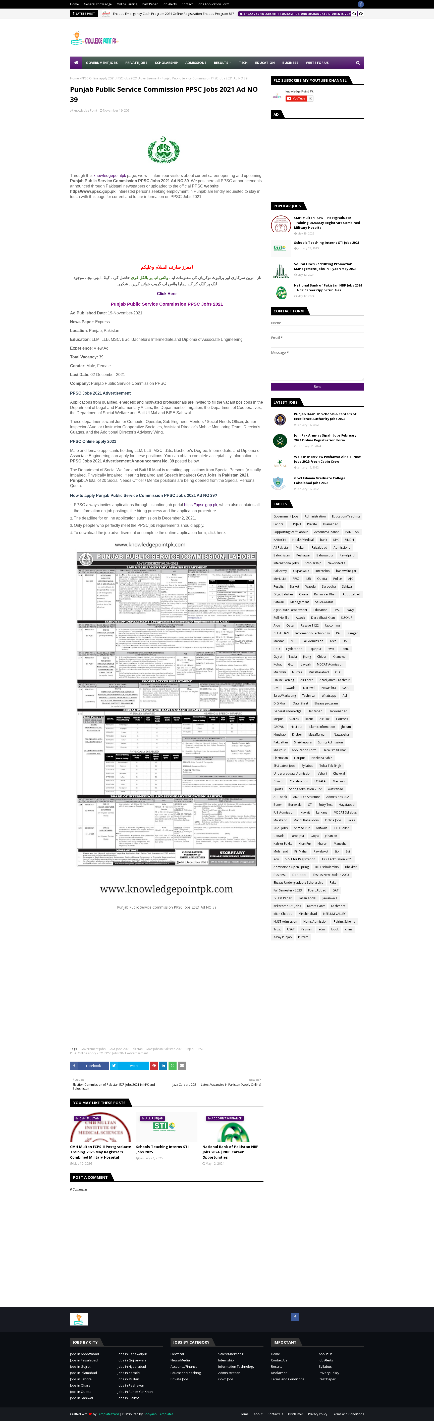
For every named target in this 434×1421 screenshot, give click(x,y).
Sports (278, 789)
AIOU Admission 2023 (337, 859)
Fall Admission (313, 641)
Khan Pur (305, 843)
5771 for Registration (300, 859)
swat (331, 649)
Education (320, 610)
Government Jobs (93, 1049)
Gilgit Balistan (283, 594)
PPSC (200, 1049)
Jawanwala (329, 898)
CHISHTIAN (281, 633)
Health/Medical (303, 540)
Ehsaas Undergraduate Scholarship (298, 882)
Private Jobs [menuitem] (136, 62)
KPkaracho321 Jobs (287, 906)
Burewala (295, 804)
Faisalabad (319, 547)
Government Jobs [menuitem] (102, 62)
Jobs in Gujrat (80, 1366)
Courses (342, 719)
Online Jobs (333, 820)
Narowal (309, 688)
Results (279, 586)
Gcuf (291, 664)
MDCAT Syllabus (345, 812)
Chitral (322, 656)
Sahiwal (347, 586)
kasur (309, 719)
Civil (276, 688)
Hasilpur (297, 727)
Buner (278, 804)
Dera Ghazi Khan (323, 617)
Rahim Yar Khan (325, 594)
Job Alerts (170, 4)
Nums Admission (315, 921)
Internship (226, 1360)
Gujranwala (301, 571)
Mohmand (281, 851)
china (349, 929)
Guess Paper (283, 898)
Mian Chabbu (283, 914)
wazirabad (335, 789)
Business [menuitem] (290, 62)
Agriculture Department (290, 610)
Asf (345, 695)
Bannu (345, 649)
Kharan (322, 843)
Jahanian (331, 836)
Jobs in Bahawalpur (132, 1354)
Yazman (306, 929)
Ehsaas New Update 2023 (331, 875)
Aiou (277, 625)
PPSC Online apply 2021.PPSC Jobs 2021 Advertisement (120, 78)
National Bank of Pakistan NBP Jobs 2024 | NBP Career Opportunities (230, 1152)
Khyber (297, 734)
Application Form (304, 750)
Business (280, 875)
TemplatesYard (108, 1414)
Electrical (177, 1354)
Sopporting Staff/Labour (291, 532)
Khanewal (339, 656)
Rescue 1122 (310, 625)
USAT (291, 929)
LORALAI (320, 781)
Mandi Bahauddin (306, 820)
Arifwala (322, 828)
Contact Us (279, 1360)
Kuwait (305, 812)
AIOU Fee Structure (306, 797)
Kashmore (338, 906)
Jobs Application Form (213, 4)
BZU (277, 649)
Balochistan (282, 555)
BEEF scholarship (327, 867)
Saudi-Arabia (324, 602)
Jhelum (346, 727)
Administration (315, 516)
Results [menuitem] (221, 62)
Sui (348, 851)
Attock (300, 617)
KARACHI (280, 540)
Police (337, 579)
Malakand (280, 820)
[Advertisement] (272, 37)
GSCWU (279, 727)
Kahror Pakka (283, 843)
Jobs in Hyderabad (132, 1366)
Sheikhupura (303, 742)
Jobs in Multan (128, 1379)
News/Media (336, 563)
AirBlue (324, 719)
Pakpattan (281, 742)
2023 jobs (281, 828)
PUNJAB (295, 524)
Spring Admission (330, 742)
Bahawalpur (325, 555)
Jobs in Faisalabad (84, 1360)
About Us (326, 1354)
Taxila (293, 656)
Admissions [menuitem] (195, 62)
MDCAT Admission (330, 664)
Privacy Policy (329, 1372)
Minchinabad (308, 914)
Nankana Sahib (322, 758)
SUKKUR (346, 617)
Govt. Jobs (226, 1379)
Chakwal (339, 773)
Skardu (294, 719)
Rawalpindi (347, 555)
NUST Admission (285, 921)
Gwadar (291, 688)
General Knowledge (98, 4)
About (258, 1414)
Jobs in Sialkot (128, 1398)
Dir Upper (299, 875)
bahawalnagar (346, 571)
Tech (333, 641)
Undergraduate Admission (292, 773)
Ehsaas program (326, 703)
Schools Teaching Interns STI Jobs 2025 (162, 1149)
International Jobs (286, 563)
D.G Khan (280, 703)
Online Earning (127, 4)
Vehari (322, 773)
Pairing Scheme (344, 921)
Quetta (322, 579)
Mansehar (341, 843)
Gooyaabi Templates (158, 1414)
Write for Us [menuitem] (317, 62)
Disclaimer (279, 1372)
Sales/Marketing (285, 695)
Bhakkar (351, 867)
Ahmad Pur (302, 828)
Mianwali (280, 672)
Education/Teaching (346, 516)
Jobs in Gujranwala (132, 1360)
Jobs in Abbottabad (84, 1354)
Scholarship (313, 563)
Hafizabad (315, 711)
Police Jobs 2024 (125, 13)
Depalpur (297, 836)
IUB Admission (284, 812)
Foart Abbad (317, 890)
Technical (308, 695)
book (335, 929)
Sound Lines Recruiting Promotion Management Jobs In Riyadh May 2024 (325, 266)
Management (299, 602)
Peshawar (303, 555)
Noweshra (328, 688)
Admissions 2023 (338, 797)
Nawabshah (342, 734)
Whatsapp (329, 695)
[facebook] (361, 4)
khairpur (280, 750)
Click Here (167, 294)
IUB (308, 579)
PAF (338, 633)
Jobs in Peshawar (131, 1385)
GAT (336, 890)
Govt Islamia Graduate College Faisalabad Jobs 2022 (319, 480)
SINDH (349, 540)
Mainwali (339, 781)
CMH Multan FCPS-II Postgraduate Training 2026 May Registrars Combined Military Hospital (100, 1152)
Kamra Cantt (316, 906)
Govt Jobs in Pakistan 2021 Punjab (170, 1049)
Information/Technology (312, 633)
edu (276, 859)
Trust (277, 929)
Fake (333, 882)
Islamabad (330, 524)
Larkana (322, 812)
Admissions (342, 547)
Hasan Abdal (307, 898)
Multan (300, 547)
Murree (297, 672)
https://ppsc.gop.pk (200, 505)
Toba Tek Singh (330, 766)
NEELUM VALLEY (334, 914)
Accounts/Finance (326, 532)
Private (312, 524)
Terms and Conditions (287, 1379)
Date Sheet (300, 703)
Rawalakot (321, 851)
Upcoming (332, 625)
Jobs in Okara (80, 1385)
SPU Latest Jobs (284, 766)
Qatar (290, 625)
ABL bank (280, 797)
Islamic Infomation (322, 727)
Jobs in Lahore (81, 1379)
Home (74, 4)
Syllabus (307, 766)
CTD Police (341, 828)
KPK (336, 540)
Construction (299, 781)
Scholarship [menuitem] (166, 62)
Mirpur (278, 719)
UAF (345, 641)
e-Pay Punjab (283, 937)
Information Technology (236, 1366)
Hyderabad (294, 649)
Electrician (281, 758)
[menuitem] (76, 63)
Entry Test (326, 804)
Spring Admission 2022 (305, 789)
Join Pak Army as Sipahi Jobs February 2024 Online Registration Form (325, 438)
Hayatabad (347, 804)
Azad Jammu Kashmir (334, 680)
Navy (350, 610)
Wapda (310, 586)
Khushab (280, 734)
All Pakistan (282, 547)
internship (322, 571)
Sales (351, 820)
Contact (187, 4)
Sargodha (329, 586)
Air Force (306, 680)
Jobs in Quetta (80, 1391)
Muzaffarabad (319, 672)
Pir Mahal (300, 851)
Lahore (279, 524)
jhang (307, 656)
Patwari (279, 602)
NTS (293, 641)
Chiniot (279, 781)
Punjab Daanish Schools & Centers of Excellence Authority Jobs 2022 (325, 416)
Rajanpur (315, 649)
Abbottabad (351, 594)
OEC (338, 672)
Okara (303, 594)
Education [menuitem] (265, 62)
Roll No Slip (282, 617)
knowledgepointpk (109, 175)
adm (321, 929)
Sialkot (294, 586)
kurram (303, 937)
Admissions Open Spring (291, 867)
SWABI (346, 688)
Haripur (299, 758)
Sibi (337, 851)
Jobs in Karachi (129, 1372)
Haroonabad (338, 711)
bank (323, 540)
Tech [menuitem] (243, 62)
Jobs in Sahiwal (81, 1398)
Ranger (353, 633)
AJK (350, 579)
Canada (279, 836)
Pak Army (280, 571)
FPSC (337, 610)
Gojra (315, 836)
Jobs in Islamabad (83, 1372)
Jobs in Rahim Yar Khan (135, 1391)
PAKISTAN (352, 532)
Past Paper (150, 4)
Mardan (279, 641)
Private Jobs (180, 1379)
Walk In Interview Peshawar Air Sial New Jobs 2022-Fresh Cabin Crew (327, 459)
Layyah (306, 664)
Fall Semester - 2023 (288, 890)
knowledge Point (85, 110)
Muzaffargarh (318, 734)
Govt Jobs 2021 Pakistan (125, 1049)
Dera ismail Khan (335, 750)
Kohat (278, 664)
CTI (310, 804)
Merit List (280, 579)
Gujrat (278, 656)
